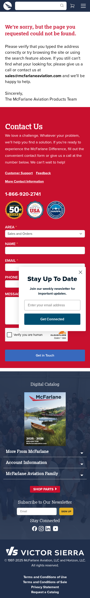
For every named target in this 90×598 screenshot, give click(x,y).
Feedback (43, 173)
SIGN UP (66, 511)
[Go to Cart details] (72, 5)
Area (11, 227)
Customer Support (19, 173)
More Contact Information (24, 181)
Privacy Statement (45, 587)
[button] (45, 489)
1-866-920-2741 (23, 194)
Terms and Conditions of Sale (45, 582)
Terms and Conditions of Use (45, 577)
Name (11, 244)
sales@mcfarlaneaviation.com (33, 76)
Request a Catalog (45, 592)
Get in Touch (45, 355)
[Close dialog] (80, 272)
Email (11, 260)
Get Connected (52, 319)
